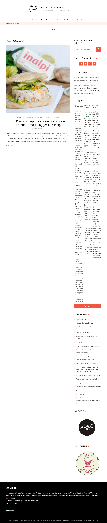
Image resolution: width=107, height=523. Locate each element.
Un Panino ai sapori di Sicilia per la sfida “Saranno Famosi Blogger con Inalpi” (38, 122)
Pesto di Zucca (81, 319)
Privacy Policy (94, 520)
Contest (57, 20)
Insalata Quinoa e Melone (84, 323)
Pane (57, 117)
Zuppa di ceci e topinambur (85, 356)
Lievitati (39, 117)
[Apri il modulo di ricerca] (99, 9)
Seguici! (88, 306)
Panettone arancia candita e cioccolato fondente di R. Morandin (88, 399)
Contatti (80, 20)
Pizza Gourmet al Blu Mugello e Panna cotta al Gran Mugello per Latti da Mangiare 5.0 (87, 369)
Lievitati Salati (48, 117)
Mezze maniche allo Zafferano (86, 363)
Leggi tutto (9, 145)
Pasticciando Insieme (52, 7)
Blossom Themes (69, 520)
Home (26, 20)
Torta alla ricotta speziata (85, 404)
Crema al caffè (81, 394)
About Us (35, 20)
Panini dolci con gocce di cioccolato (88, 346)
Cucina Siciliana (29, 117)
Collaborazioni (68, 20)
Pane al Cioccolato (82, 333)
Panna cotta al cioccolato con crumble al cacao (86, 351)
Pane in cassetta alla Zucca (85, 360)
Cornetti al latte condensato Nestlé (88, 387)
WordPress (86, 520)
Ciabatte (79, 342)
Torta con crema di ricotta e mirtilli (88, 375)
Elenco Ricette (46, 20)
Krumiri (78, 390)
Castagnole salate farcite (84, 383)
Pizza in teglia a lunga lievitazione (87, 379)
